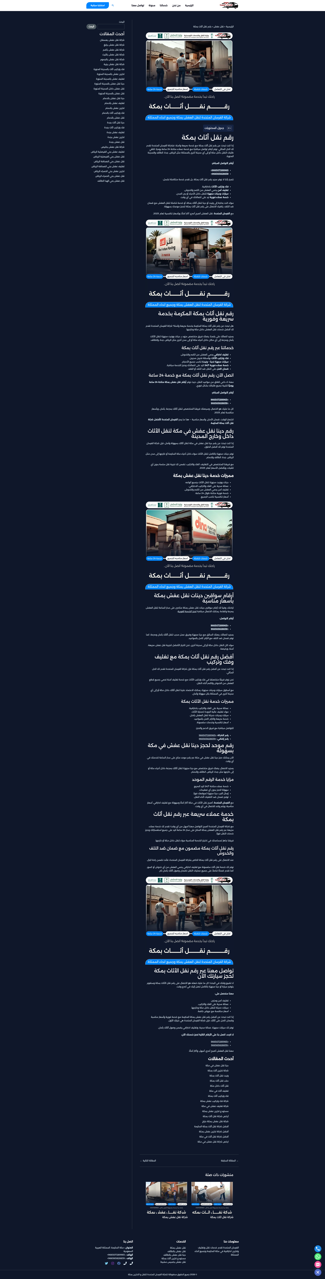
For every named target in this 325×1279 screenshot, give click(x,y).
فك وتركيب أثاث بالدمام (113, 113)
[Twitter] (106, 1263)
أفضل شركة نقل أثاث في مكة (214, 1136)
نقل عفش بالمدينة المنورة (111, 93)
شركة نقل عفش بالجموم (112, 59)
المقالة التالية (148, 1161)
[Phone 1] (131, 1263)
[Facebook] (118, 1263)
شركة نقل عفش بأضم (113, 50)
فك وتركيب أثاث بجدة (114, 127)
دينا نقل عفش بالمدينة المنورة (109, 83)
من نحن (176, 5)
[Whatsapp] (317, 1256)
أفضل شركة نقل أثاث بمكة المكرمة (211, 1126)
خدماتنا (164, 5)
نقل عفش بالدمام (115, 117)
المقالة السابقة (229, 1161)
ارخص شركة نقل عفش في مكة (213, 1141)
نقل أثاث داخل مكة (219, 1086)
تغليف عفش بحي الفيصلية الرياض (107, 152)
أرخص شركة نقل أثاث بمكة (216, 1116)
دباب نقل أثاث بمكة (219, 1080)
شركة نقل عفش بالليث (113, 54)
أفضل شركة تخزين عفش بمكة (214, 1131)
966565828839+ (120, 1258)
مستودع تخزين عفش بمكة (215, 1111)
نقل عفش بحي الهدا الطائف (110, 181)
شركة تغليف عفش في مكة (215, 1106)
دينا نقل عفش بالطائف (174, 1255)
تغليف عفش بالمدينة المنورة (110, 79)
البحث (121, 22)
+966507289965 (207, 735)
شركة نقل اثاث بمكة (221, 1217)
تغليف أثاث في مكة (219, 1091)
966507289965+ (120, 1254)
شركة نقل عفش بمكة (175, 1217)
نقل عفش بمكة (178, 1247)
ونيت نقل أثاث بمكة (219, 1075)
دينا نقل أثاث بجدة (115, 122)
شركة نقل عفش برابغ (114, 45)
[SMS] (317, 1264)
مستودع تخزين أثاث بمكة (173, 1258)
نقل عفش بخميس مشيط (173, 1262)
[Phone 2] (125, 1263)
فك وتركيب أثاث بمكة (218, 1096)
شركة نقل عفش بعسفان (112, 40)
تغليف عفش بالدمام (114, 103)
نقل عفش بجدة (116, 142)
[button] (112, 5)
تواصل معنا (138, 5)
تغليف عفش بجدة (115, 132)
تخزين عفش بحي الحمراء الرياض (109, 171)
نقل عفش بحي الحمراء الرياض (109, 176)
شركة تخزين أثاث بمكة (218, 1070)
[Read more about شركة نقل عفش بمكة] (166, 1197)
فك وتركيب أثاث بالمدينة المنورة (109, 69)
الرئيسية (189, 5)
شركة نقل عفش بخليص (112, 147)
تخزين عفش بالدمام (114, 108)
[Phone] (317, 1248)
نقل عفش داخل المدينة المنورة (109, 88)
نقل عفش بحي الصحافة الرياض (109, 161)
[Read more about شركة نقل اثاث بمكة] (212, 1197)
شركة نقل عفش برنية (114, 64)
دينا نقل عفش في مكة (217, 1065)
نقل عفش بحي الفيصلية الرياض (108, 156)
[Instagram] (112, 1263)
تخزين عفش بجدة (116, 137)
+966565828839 (207, 739)
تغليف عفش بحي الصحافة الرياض (107, 166)
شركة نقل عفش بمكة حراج (215, 1121)
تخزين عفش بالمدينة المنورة (110, 74)
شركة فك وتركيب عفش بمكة (214, 1101)
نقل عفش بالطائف (176, 1251)
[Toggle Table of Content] (228, 128)
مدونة (152, 5)
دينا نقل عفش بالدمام (113, 98)
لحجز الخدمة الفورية (187, 611)
